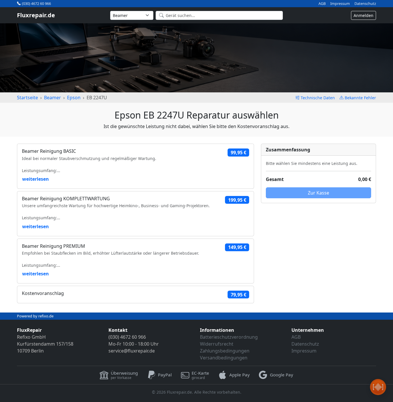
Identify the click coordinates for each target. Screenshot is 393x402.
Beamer (52, 97)
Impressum (340, 3)
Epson (74, 97)
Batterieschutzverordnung (229, 337)
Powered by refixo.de (35, 316)
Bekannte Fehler (360, 97)
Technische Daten (318, 97)
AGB (322, 3)
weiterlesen (35, 179)
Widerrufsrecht (216, 344)
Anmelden (363, 15)
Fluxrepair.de (36, 15)
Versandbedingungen (223, 358)
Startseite (27, 97)
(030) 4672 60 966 (36, 3)
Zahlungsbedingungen (224, 351)
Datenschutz (365, 3)
